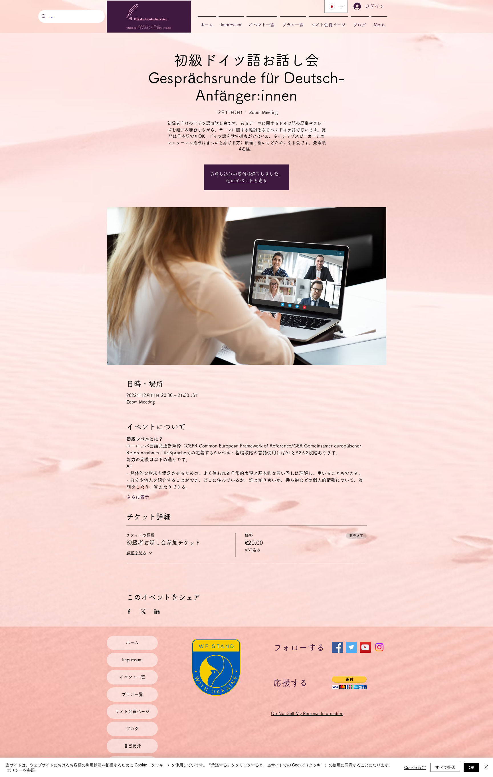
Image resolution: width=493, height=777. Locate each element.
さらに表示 (137, 497)
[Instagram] (379, 647)
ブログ (132, 728)
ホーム (132, 643)
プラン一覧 (132, 694)
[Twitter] (351, 647)
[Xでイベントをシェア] (143, 611)
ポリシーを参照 (21, 770)
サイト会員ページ (132, 711)
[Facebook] (337, 647)
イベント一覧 (132, 677)
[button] (349, 682)
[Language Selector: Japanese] (335, 6)
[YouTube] (365, 647)
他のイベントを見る (246, 180)
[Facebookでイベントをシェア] (129, 611)
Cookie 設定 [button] (415, 767)
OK (471, 767)
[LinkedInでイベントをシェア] (157, 611)
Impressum (132, 660)
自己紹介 (132, 746)
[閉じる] (486, 767)
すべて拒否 (445, 767)
